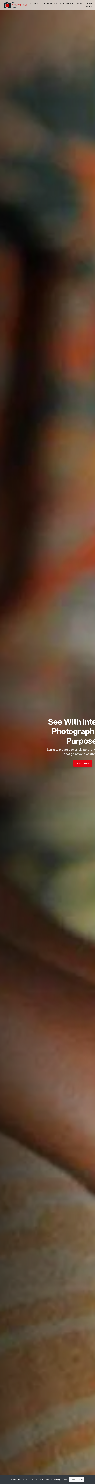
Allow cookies (76, 1480)
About (79, 3)
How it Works (89, 5)
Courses (35, 3)
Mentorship (50, 3)
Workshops (66, 3)
